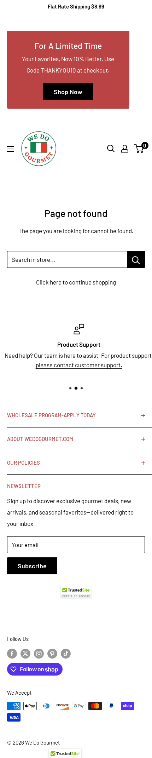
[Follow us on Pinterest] (52, 653)
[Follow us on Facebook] (12, 653)
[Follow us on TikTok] (66, 653)
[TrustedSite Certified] (76, 592)
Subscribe (32, 566)
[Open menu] (10, 149)
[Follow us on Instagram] (39, 653)
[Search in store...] (136, 259)
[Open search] (111, 149)
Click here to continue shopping (76, 282)
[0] (139, 148)
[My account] (124, 149)
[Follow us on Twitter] (25, 653)
